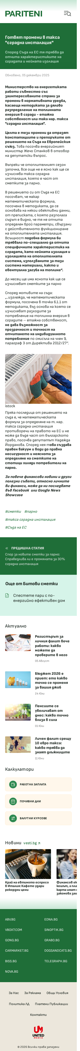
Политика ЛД (19, 1004)
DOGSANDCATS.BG (58, 951)
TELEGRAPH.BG (55, 961)
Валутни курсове (33, 818)
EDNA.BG (51, 920)
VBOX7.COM (13, 930)
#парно (30, 511)
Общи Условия (57, 993)
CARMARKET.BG (16, 951)
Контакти (38, 1015)
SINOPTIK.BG (53, 930)
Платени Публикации (51, 1004)
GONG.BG (12, 940)
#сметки (13, 511)
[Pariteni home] (23, 14)
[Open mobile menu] (68, 14)
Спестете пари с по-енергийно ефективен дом (39, 598)
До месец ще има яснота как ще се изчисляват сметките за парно (35, 281)
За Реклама (32, 993)
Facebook (21, 490)
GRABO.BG (52, 940)
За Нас (14, 993)
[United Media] (38, 1032)
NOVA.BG (11, 972)
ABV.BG (10, 920)
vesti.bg (30, 843)
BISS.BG (11, 961)
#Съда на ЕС (15, 527)
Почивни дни (30, 801)
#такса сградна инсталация (30, 519)
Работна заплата (33, 784)
